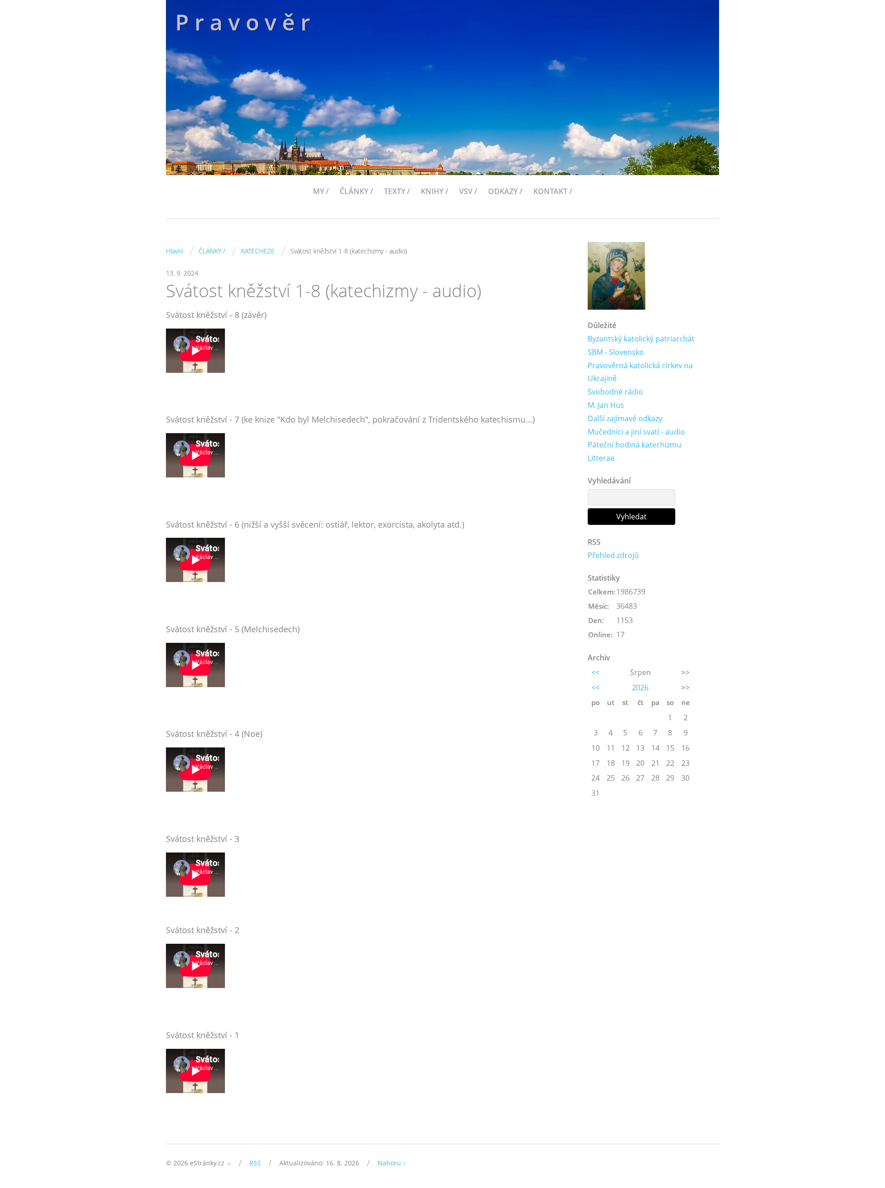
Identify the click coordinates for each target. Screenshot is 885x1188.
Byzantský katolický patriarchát (641, 339)
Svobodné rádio (615, 392)
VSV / (468, 191)
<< (595, 672)
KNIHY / (434, 191)
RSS (255, 1163)
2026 (640, 687)
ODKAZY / (505, 191)
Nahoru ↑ (392, 1163)
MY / (321, 191)
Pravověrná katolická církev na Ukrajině (640, 372)
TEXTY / (397, 191)
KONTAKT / (552, 191)
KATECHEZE (258, 251)
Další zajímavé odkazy (625, 418)
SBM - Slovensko (616, 352)
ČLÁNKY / (356, 191)
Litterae (601, 458)
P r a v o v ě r (242, 22)
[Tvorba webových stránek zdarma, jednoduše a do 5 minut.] (229, 1163)
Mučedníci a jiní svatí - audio (636, 432)
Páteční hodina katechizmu (634, 445)
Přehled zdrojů (613, 555)
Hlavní (174, 251)
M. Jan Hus (606, 405)
